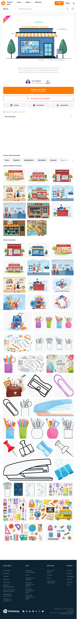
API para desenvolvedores (9, 585)
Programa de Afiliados (29, 578)
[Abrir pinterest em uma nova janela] (33, 610)
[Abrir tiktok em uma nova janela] (36, 610)
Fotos (19, 2)
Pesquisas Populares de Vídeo (29, 596)
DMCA (27, 574)
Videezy (5, 575)
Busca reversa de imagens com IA (9, 589)
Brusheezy (6, 569)
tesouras (53, 159)
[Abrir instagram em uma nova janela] (26, 610)
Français (68, 581)
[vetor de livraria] (14, 227)
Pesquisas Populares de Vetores (29, 583)
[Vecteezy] (3, 3)
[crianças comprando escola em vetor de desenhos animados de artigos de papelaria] (37, 227)
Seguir (48, 83)
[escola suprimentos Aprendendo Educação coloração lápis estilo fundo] (18, 488)
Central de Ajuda (49, 570)
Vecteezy (6, 572)
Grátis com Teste (38, 90)
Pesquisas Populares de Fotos (29, 589)
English (67, 569)
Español (68, 572)
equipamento (28, 159)
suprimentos (65, 159)
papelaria (16, 159)
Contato (48, 574)
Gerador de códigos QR (7, 598)
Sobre (48, 577)
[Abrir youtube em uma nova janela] (43, 610)
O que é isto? (22, 112)
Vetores (9, 2)
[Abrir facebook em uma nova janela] (23, 610)
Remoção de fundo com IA (7, 594)
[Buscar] (67, 9)
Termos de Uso (52, 611)
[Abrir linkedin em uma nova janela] (30, 610)
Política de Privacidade (65, 611)
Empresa (6, 578)
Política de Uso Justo (64, 613)
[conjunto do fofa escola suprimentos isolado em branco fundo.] (60, 531)
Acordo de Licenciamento (30, 570)
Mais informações (10, 115)
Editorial (38, 2)
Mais (8, 4)
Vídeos (28, 2)
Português (68, 575)
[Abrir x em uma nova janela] (39, 610)
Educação (6, 581)
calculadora (42, 159)
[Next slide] (69, 159)
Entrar (67, 3)
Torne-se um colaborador (50, 581)
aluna (7, 159)
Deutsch (68, 578)
